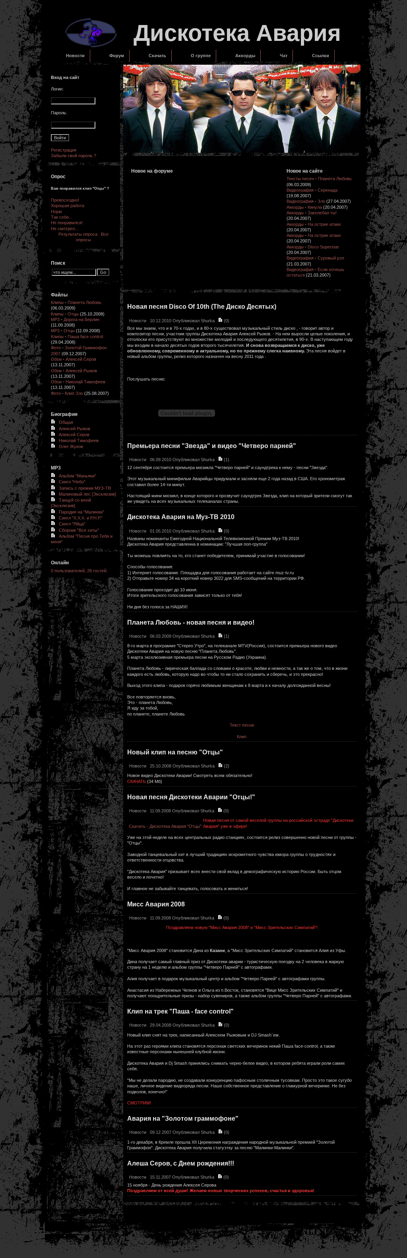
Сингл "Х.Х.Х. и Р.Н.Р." (81, 518)
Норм (56, 211)
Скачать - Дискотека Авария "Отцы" (165, 826)
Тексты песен (300, 178)
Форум (116, 55)
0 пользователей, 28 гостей (78, 570)
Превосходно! (65, 200)
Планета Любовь (84, 302)
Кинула (315, 207)
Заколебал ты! (322, 212)
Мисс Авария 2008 (156, 904)
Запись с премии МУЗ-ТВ (85, 488)
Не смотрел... (64, 228)
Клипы (57, 302)
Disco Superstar (323, 246)
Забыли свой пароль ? (73, 155)
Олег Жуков (71, 446)
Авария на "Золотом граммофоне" (182, 1118)
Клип (241, 736)
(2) (226, 766)
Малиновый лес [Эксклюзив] (87, 494)
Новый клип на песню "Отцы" (175, 752)
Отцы (73, 314)
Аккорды (245, 55)
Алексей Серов (81, 359)
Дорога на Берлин (81, 319)
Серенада (327, 190)
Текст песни (242, 725)
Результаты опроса (77, 234)
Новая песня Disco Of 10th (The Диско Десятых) (201, 306)
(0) (226, 320)
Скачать (157, 55)
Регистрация (63, 150)
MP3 (55, 319)
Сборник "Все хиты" (79, 530)
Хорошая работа (67, 205)
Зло (321, 201)
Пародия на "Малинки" (81, 512)
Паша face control (85, 336)
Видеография (300, 190)
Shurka (208, 320)
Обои (56, 359)
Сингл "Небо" (72, 481)
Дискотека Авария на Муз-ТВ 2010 (181, 517)
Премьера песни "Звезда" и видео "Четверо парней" (211, 445)
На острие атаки (324, 224)
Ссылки (320, 55)
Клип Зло (74, 393)
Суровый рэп (331, 258)
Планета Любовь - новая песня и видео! (190, 622)
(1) (226, 459)
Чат (283, 55)
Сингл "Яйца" (72, 523)
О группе (201, 55)
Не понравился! (67, 222)
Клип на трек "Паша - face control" (180, 1011)
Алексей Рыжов (81, 370)
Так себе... (61, 217)
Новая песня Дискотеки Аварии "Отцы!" (191, 797)
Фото (56, 347)
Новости (75, 55)
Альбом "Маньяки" (77, 475)
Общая (66, 422)
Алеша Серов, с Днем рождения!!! (180, 1163)
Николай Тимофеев (85, 381)
